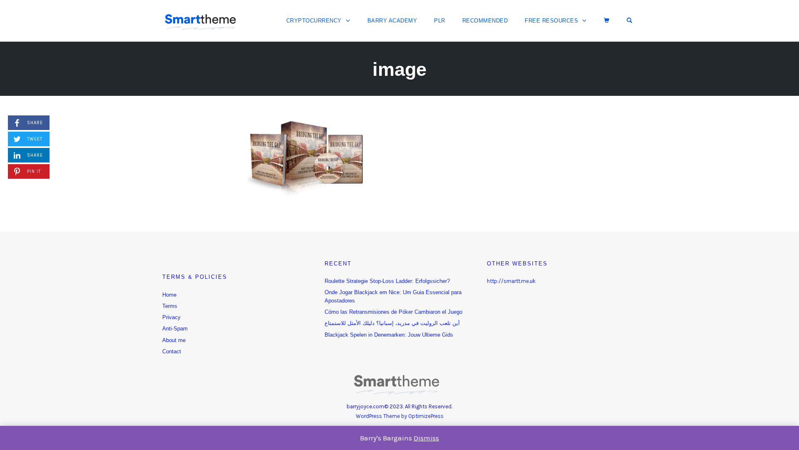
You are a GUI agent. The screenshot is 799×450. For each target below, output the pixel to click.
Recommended (485, 21)
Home (169, 295)
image (399, 69)
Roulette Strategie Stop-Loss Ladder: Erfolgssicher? (387, 281)
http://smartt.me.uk (511, 281)
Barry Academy (392, 21)
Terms (169, 306)
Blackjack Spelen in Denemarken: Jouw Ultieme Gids (389, 335)
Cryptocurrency (314, 21)
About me (174, 340)
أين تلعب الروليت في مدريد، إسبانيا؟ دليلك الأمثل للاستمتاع (392, 323)
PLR (439, 21)
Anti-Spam (175, 328)
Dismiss (426, 438)
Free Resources (551, 21)
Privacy (171, 317)
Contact (171, 351)
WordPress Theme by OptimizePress (400, 416)
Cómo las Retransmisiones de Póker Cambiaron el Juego (393, 312)
